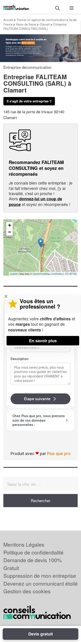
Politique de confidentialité (33, 552)
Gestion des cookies (27, 591)
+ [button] (9, 225)
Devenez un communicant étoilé (40, 583)
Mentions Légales (23, 544)
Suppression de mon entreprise (39, 575)
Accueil (8, 20)
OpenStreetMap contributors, (49, 273)
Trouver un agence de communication (41, 20)
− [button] (9, 232)
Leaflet (13, 273)
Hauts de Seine (26, 24)
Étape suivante (37, 399)
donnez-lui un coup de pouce (35, 201)
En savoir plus (43, 341)
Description (20, 359)
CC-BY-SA (70, 273)
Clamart (45, 24)
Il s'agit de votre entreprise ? (29, 101)
